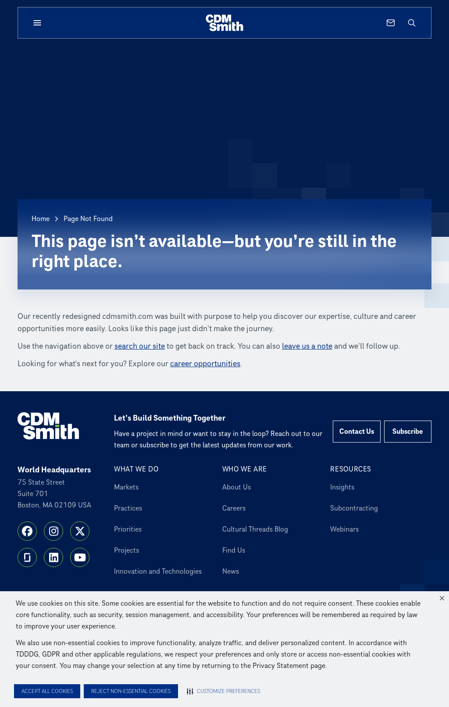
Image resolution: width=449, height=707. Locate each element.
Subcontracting (354, 508)
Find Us (233, 550)
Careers (234, 508)
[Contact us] (390, 23)
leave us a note (307, 346)
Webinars (344, 529)
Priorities (128, 529)
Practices (128, 508)
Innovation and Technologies (158, 571)
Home (41, 219)
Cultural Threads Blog (255, 529)
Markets (126, 487)
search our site (139, 346)
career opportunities (205, 363)
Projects (126, 550)
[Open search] (411, 23)
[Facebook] (27, 531)
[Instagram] (53, 531)
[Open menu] (37, 23)
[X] (79, 531)
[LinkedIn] (53, 557)
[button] (442, 598)
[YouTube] (79, 557)
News (230, 571)
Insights (342, 487)
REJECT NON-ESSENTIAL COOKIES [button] (131, 691)
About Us (236, 487)
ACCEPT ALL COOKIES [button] (47, 691)
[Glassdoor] (27, 557)
